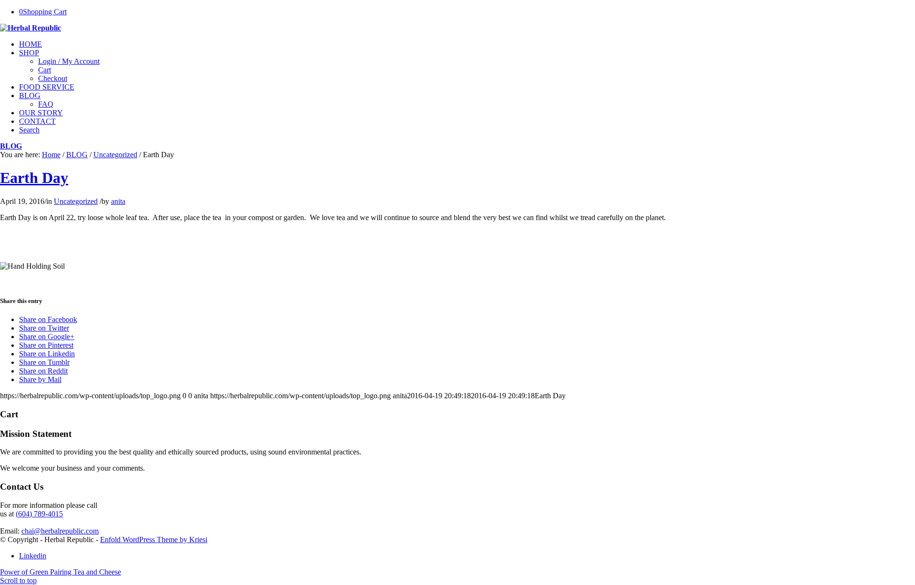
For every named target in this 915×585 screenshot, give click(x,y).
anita (118, 201)
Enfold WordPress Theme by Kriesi (153, 539)
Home (51, 155)
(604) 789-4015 (39, 514)
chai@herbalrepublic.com (60, 531)
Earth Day (34, 177)
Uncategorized (115, 155)
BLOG (11, 146)
